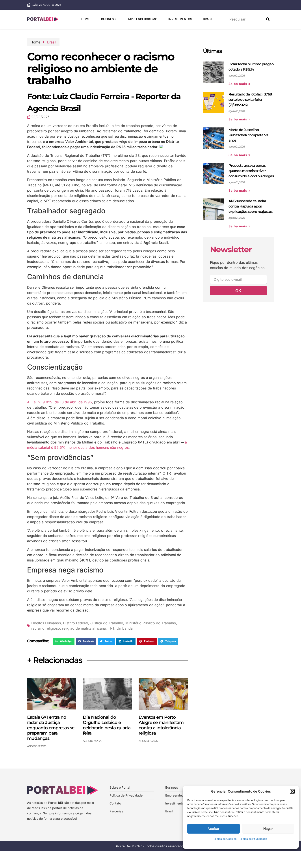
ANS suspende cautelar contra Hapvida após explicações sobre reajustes (250, 206)
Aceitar (213, 829)
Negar (268, 829)
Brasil (208, 19)
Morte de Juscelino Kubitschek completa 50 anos (248, 135)
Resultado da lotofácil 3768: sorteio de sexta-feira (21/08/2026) (250, 99)
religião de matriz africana (84, 628)
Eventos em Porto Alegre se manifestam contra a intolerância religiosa (161, 725)
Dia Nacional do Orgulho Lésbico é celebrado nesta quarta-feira (107, 725)
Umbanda (125, 628)
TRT (111, 628)
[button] (292, 791)
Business (108, 19)
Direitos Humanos (46, 623)
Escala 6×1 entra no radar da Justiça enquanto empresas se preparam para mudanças (50, 727)
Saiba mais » (240, 84)
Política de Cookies (224, 838)
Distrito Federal (75, 623)
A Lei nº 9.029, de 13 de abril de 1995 (59, 402)
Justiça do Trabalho (106, 623)
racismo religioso (45, 628)
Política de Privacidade (253, 838)
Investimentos (180, 19)
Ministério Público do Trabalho (150, 623)
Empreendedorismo (141, 19)
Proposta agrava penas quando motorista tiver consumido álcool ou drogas (251, 170)
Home (85, 19)
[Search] (267, 19)
